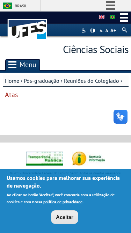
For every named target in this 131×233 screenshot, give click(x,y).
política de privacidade (62, 201)
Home (12, 80)
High (92, 30)
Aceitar (64, 217)
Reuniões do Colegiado (91, 80)
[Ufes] (27, 25)
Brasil (21, 5)
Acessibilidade (84, 30)
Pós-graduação (41, 80)
